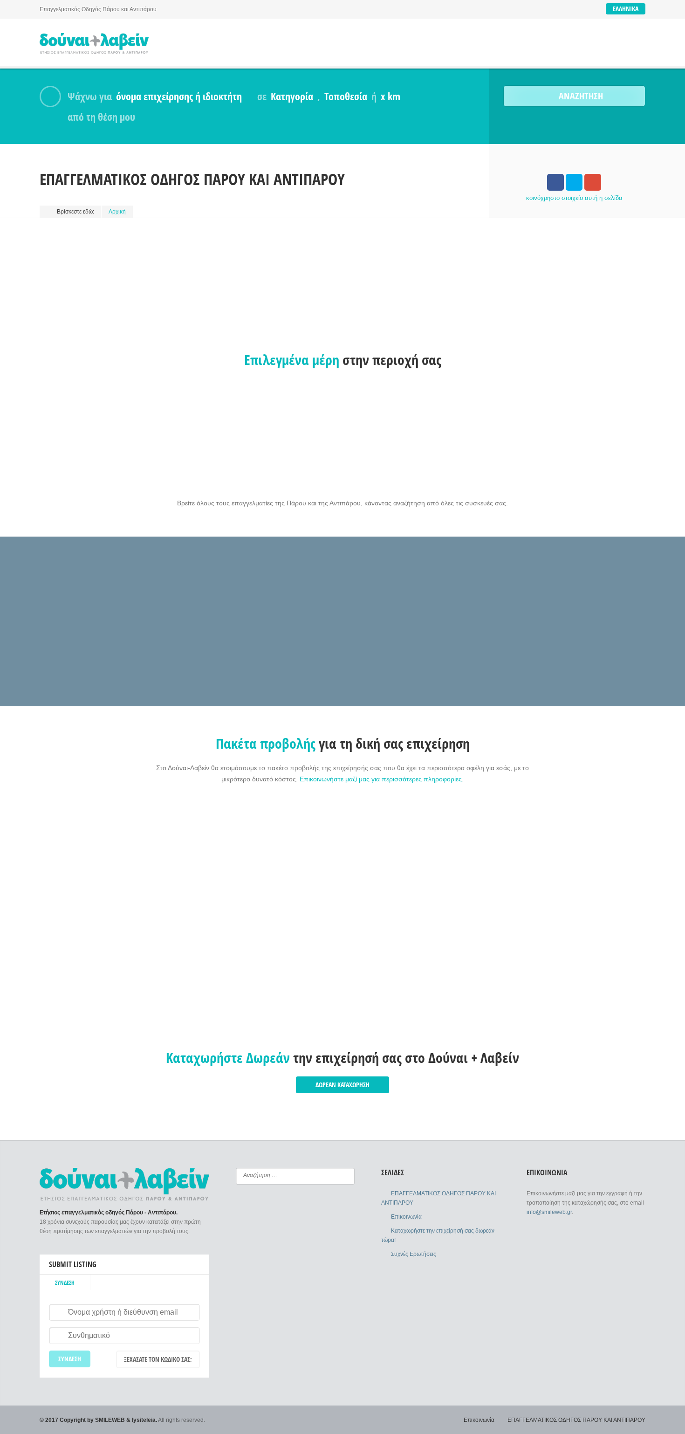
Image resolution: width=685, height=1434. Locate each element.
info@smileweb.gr (549, 1212)
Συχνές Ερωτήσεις (413, 1254)
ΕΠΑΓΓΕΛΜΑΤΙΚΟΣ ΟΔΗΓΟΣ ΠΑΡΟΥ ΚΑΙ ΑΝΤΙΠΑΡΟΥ (576, 1420)
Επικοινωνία (406, 1216)
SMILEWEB (110, 1420)
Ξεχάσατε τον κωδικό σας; (158, 1359)
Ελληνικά (625, 8)
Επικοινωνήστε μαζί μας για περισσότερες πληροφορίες (381, 779)
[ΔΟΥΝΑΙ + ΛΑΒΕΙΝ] (94, 43)
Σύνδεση (65, 1283)
